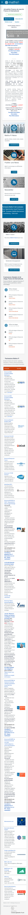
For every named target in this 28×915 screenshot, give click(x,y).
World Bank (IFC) (8, 484)
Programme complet (9, 675)
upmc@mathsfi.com (9, 724)
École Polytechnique (18, 63)
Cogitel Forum (13, 906)
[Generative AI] (19, 18)
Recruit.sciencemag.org (9, 886)
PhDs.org (6, 876)
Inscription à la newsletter (14, 14)
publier (14, 172)
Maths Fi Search (14, 237)
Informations (7, 677)
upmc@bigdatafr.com (9, 548)
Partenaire (5, 207)
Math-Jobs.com (8, 861)
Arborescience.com (9, 821)
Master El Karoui (9, 18)
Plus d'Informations (14, 54)
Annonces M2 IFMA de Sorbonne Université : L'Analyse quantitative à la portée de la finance (9, 683)
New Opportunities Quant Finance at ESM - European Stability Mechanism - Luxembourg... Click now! (13, 211)
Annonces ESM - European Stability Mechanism (8, 373)
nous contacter (14, 269)
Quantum (17, 22)
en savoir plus (14, 144)
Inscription (14, 199)
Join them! (9, 392)
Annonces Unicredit (9, 436)
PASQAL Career (8, 22)
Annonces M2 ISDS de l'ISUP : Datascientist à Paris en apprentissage (9, 502)
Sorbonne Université (13, 68)
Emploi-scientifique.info (9, 850)
